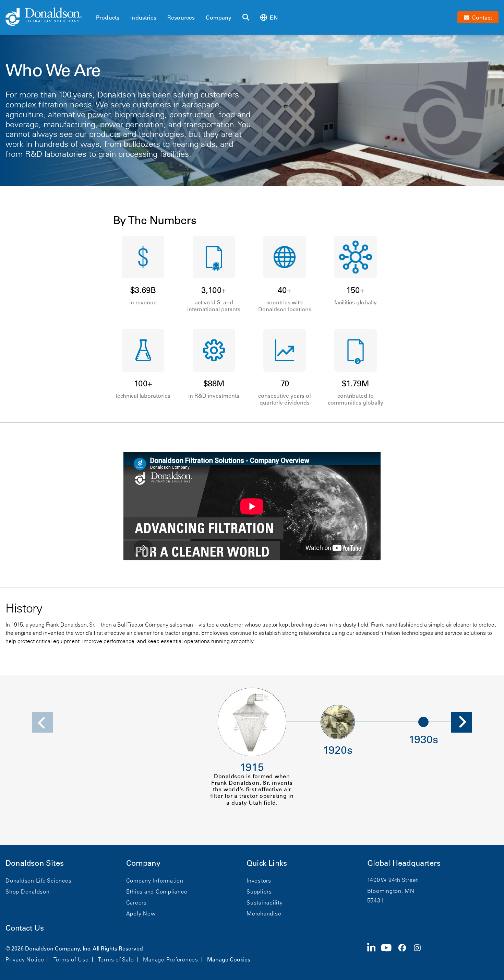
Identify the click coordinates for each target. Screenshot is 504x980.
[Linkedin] (374, 953)
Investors (259, 880)
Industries (143, 17)
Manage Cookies (228, 959)
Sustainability (265, 902)
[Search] (246, 17)
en (273, 17)
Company (218, 17)
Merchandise (264, 913)
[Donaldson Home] (48, 17)
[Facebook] (404, 953)
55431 (375, 900)
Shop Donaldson (27, 891)
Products (107, 17)
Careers (136, 902)
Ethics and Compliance (157, 891)
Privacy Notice (24, 959)
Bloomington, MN (391, 890)
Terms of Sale (116, 959)
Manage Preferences (170, 959)
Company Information (154, 880)
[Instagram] (420, 953)
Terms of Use (71, 959)
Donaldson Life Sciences (38, 880)
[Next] (461, 722)
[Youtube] (389, 953)
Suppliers (259, 891)
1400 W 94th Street (392, 879)
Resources (181, 17)
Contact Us (24, 928)
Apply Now (141, 913)
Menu (98, 6)
